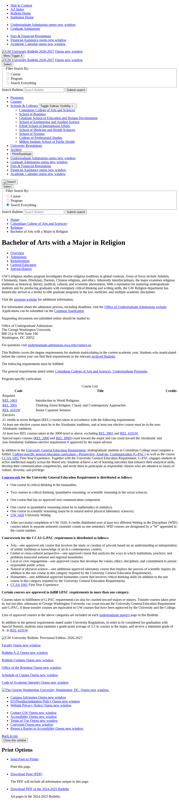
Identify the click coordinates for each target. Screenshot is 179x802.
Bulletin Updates (28, 660)
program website (25, 299)
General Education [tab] (23, 265)
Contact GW (33, 713)
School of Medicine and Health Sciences (47, 130)
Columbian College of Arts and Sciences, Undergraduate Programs (101, 371)
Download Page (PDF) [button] (26, 774)
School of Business (32, 114)
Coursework (11, 477)
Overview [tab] (17, 253)
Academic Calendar (38, 44)
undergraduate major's (114, 615)
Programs (17, 97)
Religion (16, 227)
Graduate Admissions (25, 28)
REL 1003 (9, 400)
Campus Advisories (38, 697)
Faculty (21, 645)
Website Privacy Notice (41, 705)
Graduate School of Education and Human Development (58, 118)
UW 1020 (17, 515)
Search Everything (23, 83)
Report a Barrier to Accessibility (46, 728)
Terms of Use (34, 720)
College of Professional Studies (40, 138)
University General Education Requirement (56, 450)
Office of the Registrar (31, 667)
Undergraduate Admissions (43, 25)
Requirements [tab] (19, 261)
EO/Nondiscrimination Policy (45, 701)
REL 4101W (11, 410)
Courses (16, 101)
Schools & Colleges (24, 106)
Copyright (31, 724)
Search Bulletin (12, 90)
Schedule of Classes (30, 675)
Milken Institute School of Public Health (47, 142)
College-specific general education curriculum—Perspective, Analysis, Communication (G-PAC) (79, 454)
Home (14, 220)
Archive (16, 149)
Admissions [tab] (18, 257)
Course (16, 74)
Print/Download (21, 154)
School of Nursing (32, 134)
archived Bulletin (103, 356)
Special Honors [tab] (21, 269)
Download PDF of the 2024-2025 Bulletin (39, 789)
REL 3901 (9, 405)
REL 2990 (41, 438)
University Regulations (26, 145)
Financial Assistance (38, 40)
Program (16, 78)
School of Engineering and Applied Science (49, 122)
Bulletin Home (20, 13)
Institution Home (22, 17)
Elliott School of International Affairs (44, 126)
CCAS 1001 (10, 458)
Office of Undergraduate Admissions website (135, 307)
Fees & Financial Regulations (30, 36)
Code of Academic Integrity (35, 682)
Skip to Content (21, 5)
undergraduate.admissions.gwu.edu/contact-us (59, 345)
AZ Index (17, 9)
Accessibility (33, 717)
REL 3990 (63, 438)
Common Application (69, 311)
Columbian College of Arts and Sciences (47, 110)
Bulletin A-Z (25, 653)
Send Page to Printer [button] (24, 759)
